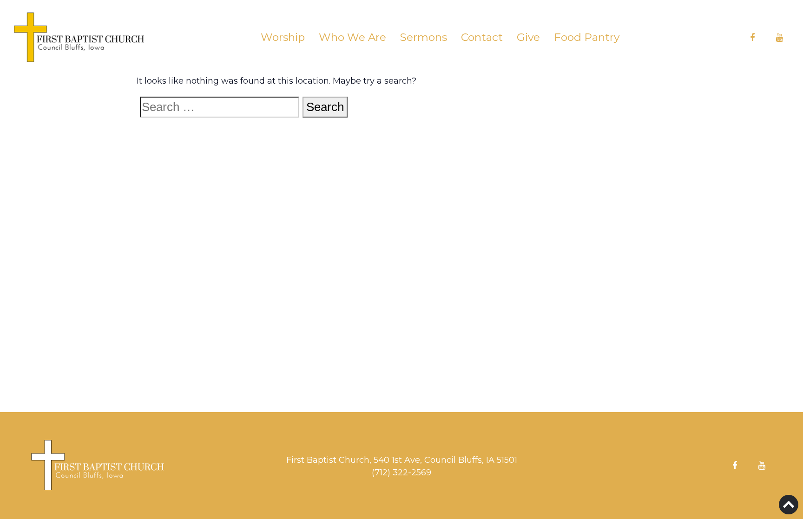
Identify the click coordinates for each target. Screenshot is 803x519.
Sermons (423, 37)
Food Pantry (586, 37)
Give (528, 37)
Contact (482, 37)
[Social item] (752, 37)
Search (325, 107)
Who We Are (352, 37)
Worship (283, 37)
